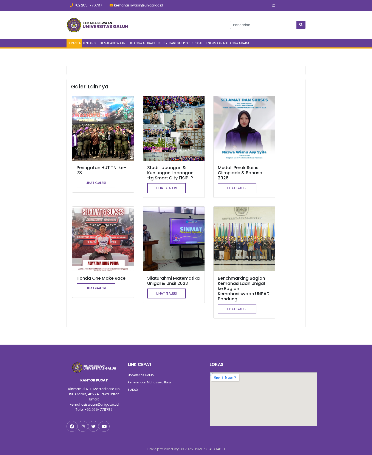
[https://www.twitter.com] (93, 426)
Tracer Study (157, 43)
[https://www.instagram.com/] (82, 426)
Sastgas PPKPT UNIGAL (186, 43)
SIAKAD (133, 390)
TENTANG (89, 43)
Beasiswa (137, 43)
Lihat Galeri (96, 182)
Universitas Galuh (141, 375)
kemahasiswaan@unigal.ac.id (138, 5)
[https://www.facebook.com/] (72, 426)
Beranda (75, 43)
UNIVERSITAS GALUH (209, 449)
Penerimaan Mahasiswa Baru (227, 43)
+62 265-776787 (87, 5)
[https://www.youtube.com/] (104, 426)
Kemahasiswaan (113, 43)
